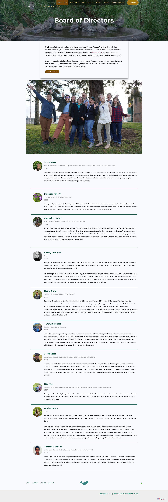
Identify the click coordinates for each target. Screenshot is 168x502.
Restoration (86, 2)
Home (28, 483)
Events (106, 2)
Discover (35, 483)
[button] (133, 2)
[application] (66, 2)
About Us (61, 2)
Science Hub (74, 2)
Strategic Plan (97, 53)
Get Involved (117, 2)
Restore (43, 483)
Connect (51, 483)
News (98, 2)
